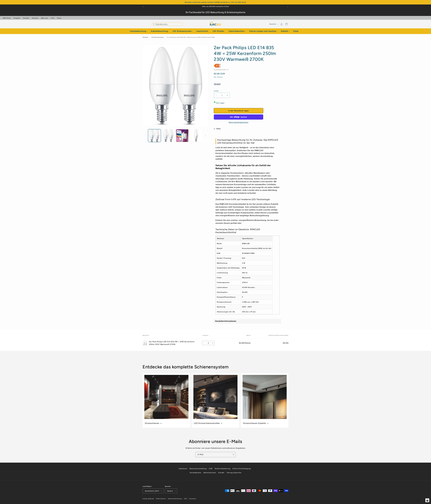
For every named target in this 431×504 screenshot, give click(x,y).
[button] (167, 24)
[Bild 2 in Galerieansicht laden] (168, 135)
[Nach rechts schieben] (205, 135)
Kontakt (26, 18)
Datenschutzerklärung (198, 469)
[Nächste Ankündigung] (287, 6)
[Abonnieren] (233, 454)
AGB (210, 469)
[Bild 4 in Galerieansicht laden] (196, 135)
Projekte (17, 18)
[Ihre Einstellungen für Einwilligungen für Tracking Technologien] (427, 500)
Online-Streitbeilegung (241, 469)
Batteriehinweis (209, 473)
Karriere (35, 18)
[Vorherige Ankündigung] (143, 6)
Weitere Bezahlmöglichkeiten (238, 122)
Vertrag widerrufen (234, 473)
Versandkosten (195, 473)
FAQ (52, 18)
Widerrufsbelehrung (222, 469)
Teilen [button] (218, 129)
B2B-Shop (7, 18)
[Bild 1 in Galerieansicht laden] (154, 135)
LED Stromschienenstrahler (207, 423)
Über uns (44, 18)
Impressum (183, 469)
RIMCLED (151, 499)
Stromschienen (152, 423)
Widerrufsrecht (161, 498)
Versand (217, 84)
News (59, 18)
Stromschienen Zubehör (254, 423)
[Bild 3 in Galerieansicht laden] (182, 135)
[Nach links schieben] (145, 135)
